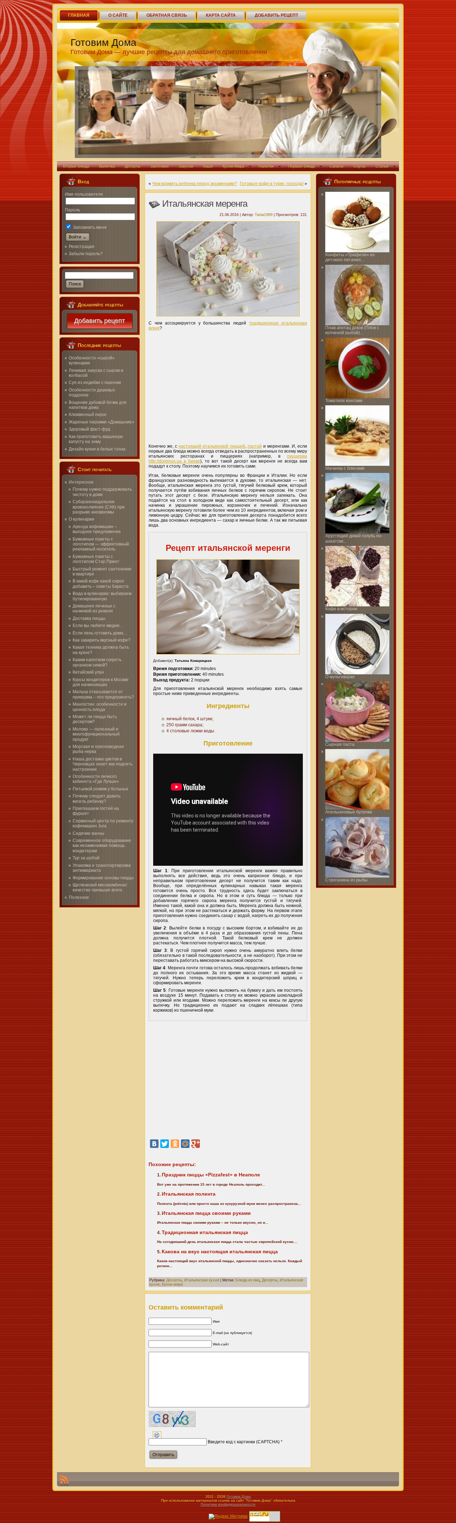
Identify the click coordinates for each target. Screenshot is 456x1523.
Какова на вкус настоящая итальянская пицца (220, 1251)
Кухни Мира (233, 166)
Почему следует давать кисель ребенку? (96, 798)
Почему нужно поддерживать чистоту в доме (102, 492)
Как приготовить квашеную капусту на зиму (96, 439)
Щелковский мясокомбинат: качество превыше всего (100, 887)
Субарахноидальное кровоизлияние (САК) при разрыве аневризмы (99, 507)
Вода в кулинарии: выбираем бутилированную (102, 596)
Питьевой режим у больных (100, 788)
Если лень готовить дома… (100, 633)
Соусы (359, 166)
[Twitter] (164, 1143)
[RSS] (64, 1480)
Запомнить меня (89, 227)
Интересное (81, 482)
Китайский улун (88, 672)
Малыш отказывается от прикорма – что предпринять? (103, 694)
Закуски (185, 166)
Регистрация (81, 246)
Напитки (266, 166)
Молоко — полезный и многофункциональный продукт (96, 734)
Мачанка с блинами (344, 468)
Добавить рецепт (99, 321)
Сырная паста (339, 744)
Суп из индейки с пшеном (95, 382)
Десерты (132, 166)
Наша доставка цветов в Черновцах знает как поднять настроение (103, 764)
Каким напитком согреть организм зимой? (97, 662)
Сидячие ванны (88, 833)
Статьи (381, 166)
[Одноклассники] (175, 1143)
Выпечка (107, 166)
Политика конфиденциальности (228, 1504)
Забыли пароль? (86, 253)
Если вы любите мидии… (98, 625)
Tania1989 (264, 214)
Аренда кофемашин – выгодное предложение (97, 529)
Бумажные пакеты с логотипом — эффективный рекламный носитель (101, 544)
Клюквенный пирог (88, 414)
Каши (208, 166)
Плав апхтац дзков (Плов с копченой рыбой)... (352, 330)
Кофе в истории (341, 608)
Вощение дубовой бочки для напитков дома (97, 405)
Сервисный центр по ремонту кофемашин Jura (103, 823)
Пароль (72, 209)
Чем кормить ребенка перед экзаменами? (194, 183)
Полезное (79, 897)
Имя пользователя (84, 194)
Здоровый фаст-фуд (89, 429)
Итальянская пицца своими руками (206, 1213)
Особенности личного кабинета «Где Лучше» (96, 779)
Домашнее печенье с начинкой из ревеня (94, 608)
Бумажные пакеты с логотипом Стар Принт (96, 559)
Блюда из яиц (247, 1280)
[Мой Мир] (185, 1143)
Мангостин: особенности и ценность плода (99, 707)
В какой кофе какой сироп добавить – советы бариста (101, 584)
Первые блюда (301, 166)
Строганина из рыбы (346, 880)
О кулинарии (81, 519)
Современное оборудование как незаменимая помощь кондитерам (102, 845)
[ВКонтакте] (154, 1143)
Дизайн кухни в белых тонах (97, 449)
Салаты (336, 166)
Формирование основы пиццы (103, 877)
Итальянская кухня (201, 1280)
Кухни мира (172, 1284)
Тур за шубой (86, 857)
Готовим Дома (103, 42)
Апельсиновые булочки (348, 812)
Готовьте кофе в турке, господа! (272, 183)
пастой (255, 446)
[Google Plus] (195, 1143)
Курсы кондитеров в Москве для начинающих (101, 682)
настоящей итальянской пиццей (211, 446)
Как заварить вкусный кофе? (101, 640)
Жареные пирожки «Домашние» (101, 422)
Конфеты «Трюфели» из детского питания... (350, 257)
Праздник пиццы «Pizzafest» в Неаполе (211, 1174)
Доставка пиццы (89, 618)
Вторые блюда (76, 166)
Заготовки (159, 166)
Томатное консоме (344, 400)
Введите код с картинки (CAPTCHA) (244, 1441)
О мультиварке (340, 676)
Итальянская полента (189, 1194)
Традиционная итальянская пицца (205, 1232)
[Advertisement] (228, 384)
